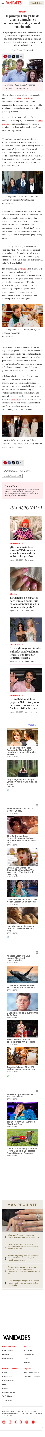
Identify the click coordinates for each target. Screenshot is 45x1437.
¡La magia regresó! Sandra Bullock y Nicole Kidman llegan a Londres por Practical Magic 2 (25, 653)
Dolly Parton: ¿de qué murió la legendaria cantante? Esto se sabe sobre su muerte (23, 1246)
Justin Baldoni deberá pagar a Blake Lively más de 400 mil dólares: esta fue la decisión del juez (24, 703)
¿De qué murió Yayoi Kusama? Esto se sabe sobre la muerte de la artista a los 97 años (23, 551)
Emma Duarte (29, 50)
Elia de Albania (12, 475)
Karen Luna (29, 560)
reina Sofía (15, 399)
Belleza (13, 594)
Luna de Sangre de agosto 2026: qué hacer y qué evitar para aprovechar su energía (23, 1282)
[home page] (14, 3)
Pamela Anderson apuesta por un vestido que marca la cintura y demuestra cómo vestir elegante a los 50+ (24, 1270)
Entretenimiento (17, 543)
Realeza (22, 12)
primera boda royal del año (22, 98)
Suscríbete (36, 3)
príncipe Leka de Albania (17, 470)
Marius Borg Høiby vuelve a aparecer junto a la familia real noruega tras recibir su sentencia (23, 1258)
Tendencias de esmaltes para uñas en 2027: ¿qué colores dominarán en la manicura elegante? (24, 602)
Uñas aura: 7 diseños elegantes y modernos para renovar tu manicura (23, 1236)
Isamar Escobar (31, 712)
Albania (23, 269)
